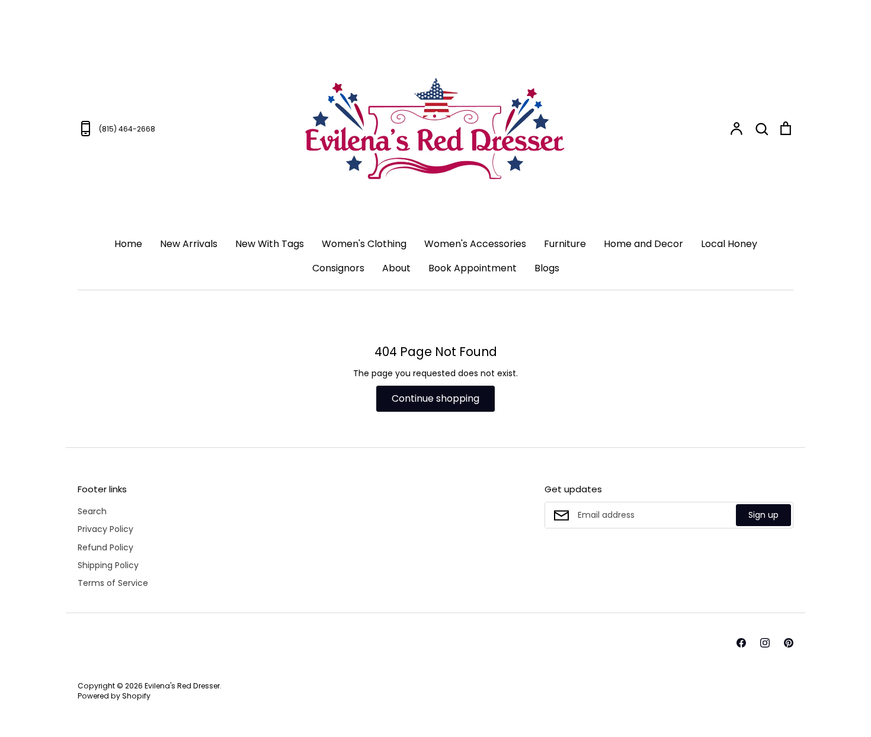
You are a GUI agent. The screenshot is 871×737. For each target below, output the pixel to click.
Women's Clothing (364, 244)
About (396, 268)
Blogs (546, 268)
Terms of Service (113, 583)
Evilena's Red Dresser (182, 686)
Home (128, 244)
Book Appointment (472, 268)
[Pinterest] (788, 643)
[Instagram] (765, 643)
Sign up (763, 515)
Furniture (565, 244)
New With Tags (269, 244)
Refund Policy (105, 547)
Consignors (338, 268)
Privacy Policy (105, 529)
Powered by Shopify (114, 696)
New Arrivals (188, 244)
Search (92, 511)
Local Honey (729, 244)
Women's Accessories (475, 244)
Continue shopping (435, 398)
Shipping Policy (108, 565)
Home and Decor (643, 244)
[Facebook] (741, 643)
